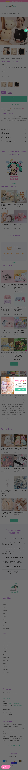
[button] (26, 30)
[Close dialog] (26, 377)
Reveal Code (20, 389)
